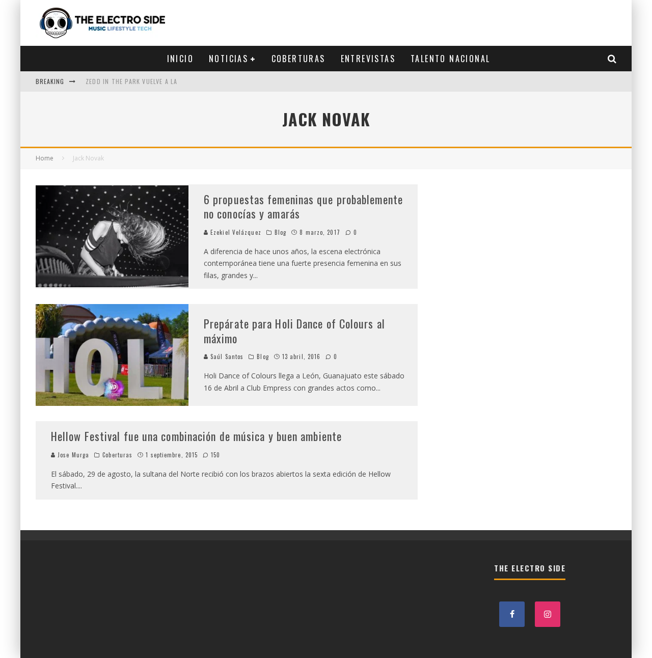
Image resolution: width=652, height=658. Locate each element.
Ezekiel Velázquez (234, 232)
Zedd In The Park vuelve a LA (132, 81)
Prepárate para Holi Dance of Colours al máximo (294, 330)
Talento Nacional (450, 58)
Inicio (180, 58)
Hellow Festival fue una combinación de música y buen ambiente (196, 436)
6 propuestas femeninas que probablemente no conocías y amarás (303, 206)
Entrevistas (368, 58)
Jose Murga (72, 455)
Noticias (228, 58)
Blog (280, 232)
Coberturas (298, 58)
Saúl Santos (225, 356)
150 (214, 455)
